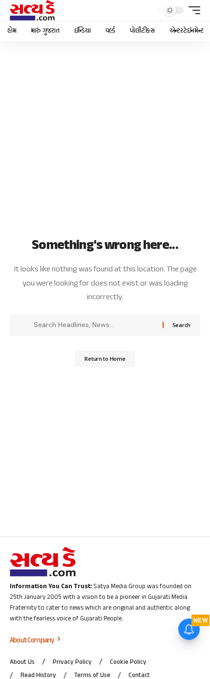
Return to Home (104, 358)
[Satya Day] (32, 10)
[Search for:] (94, 325)
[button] (149, 10)
